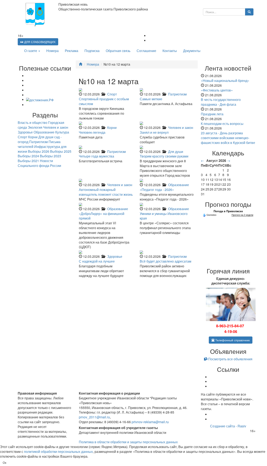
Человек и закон (180, 127)
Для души (175, 151)
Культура (62, 132)
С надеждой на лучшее (97, 261)
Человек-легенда (92, 132)
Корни (112, 127)
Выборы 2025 (60, 151)
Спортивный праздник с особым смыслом (104, 101)
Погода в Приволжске (228, 211)
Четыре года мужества (96, 156)
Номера (52, 50)
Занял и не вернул (154, 132)
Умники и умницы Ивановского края (164, 216)
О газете (31, 50)
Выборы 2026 (38, 151)
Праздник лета (212, 114)
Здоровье (114, 256)
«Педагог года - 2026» (157, 189)
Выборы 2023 (50, 156)
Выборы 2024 (28, 156)
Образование (178, 184)
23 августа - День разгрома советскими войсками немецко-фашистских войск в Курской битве (228, 138)
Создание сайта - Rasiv (228, 426)
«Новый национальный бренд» (225, 80)
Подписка (91, 50)
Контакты (169, 50)
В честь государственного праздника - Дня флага (221, 102)
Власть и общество (32, 122)
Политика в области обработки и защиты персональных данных (128, 441)
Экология (35, 127)
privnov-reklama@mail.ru (150, 421)
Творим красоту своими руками (164, 156)
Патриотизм (177, 94)
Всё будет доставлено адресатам (165, 261)
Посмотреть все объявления (229, 359)
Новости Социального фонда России (39, 163)
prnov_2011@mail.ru (94, 417)
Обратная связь (118, 50)
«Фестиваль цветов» (217, 90)
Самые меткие (151, 99)
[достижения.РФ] (40, 99)
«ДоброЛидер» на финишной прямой (101, 216)
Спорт (112, 94)
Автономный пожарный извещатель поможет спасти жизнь (106, 192)
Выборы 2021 (28, 160)
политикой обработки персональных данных (58, 451)
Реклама (71, 50)
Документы (191, 50)
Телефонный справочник (232, 340)
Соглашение (146, 50)
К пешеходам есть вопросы (222, 123)
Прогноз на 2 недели (242, 215)
